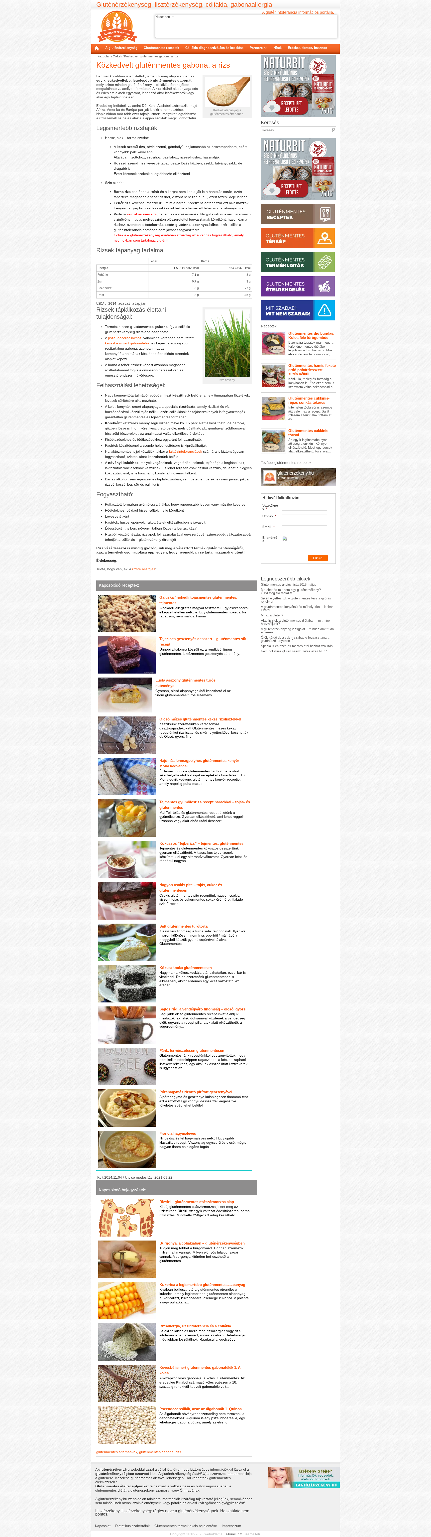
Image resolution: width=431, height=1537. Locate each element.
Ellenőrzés (269, 539)
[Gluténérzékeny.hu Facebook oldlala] (298, 470)
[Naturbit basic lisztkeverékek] (298, 56)
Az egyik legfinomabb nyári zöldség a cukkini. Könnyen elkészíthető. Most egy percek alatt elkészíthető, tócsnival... (310, 440)
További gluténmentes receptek (286, 462)
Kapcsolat (102, 1526)
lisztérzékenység (136, 1511)
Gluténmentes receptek (161, 48)
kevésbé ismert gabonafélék (127, 343)
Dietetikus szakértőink (132, 1526)
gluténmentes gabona (156, 1452)
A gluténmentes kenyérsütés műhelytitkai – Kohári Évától (297, 608)
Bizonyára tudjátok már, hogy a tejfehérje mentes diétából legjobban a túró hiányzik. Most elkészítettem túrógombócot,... (311, 343)
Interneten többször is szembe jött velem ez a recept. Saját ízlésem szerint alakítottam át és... (310, 408)
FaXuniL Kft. (233, 1534)
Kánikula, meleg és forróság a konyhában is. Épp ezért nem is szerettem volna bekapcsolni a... (312, 376)
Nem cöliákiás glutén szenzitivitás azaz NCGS (294, 651)
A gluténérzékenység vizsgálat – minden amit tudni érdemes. (297, 630)
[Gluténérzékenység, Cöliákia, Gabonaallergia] (117, 26)
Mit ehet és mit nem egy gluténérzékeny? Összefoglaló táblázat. (291, 591)
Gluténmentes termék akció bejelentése (185, 1526)
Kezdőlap (97, 48)
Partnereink (258, 48)
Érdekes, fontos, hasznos (307, 48)
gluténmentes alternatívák (116, 1452)
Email (268, 527)
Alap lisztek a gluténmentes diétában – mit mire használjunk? (295, 622)
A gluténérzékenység (121, 48)
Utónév (269, 516)
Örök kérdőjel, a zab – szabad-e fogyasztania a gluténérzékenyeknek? (295, 639)
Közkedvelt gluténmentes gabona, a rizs (163, 65)
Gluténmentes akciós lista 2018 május (288, 584)
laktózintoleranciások (185, 451)
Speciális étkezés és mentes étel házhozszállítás (297, 646)
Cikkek (117, 56)
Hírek (278, 48)
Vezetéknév (270, 507)
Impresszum (231, 1526)
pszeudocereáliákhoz (124, 338)
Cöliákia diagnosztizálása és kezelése (214, 48)
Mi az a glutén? (272, 615)
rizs (178, 1452)
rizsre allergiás (143, 569)
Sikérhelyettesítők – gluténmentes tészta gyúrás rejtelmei (296, 599)
